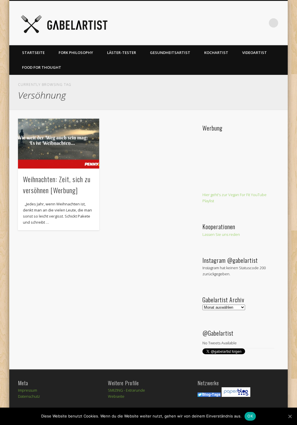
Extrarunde (135, 390)
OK (250, 416)
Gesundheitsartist (170, 52)
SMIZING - (117, 390)
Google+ (249, 23)
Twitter (202, 23)
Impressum (27, 390)
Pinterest (214, 23)
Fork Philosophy (76, 52)
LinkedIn (261, 23)
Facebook (190, 23)
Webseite (116, 396)
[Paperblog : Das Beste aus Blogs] (236, 395)
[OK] (290, 416)
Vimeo (226, 23)
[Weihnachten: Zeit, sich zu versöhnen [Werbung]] (58, 144)
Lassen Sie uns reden (221, 234)
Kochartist (216, 52)
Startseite (33, 52)
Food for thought (41, 67)
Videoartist (254, 52)
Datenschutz (29, 396)
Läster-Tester (121, 52)
